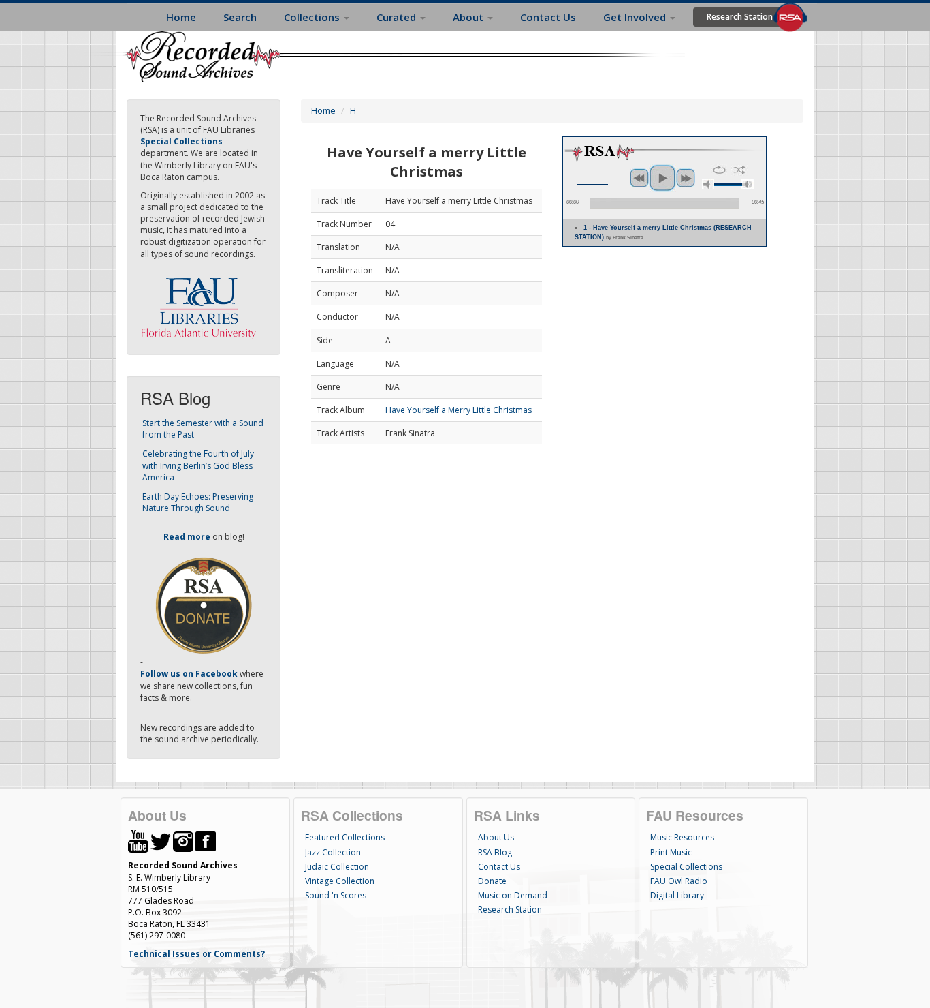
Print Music (671, 852)
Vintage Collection (339, 881)
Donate (492, 881)
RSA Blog (495, 852)
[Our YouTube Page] (138, 840)
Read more (186, 537)
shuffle (739, 170)
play (662, 178)
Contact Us (548, 17)
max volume (747, 184)
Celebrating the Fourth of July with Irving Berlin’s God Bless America (198, 465)
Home (181, 17)
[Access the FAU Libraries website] (201, 303)
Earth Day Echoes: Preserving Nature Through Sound (197, 502)
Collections (313, 17)
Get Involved (636, 17)
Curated (397, 17)
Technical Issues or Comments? (196, 954)
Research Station (740, 16)
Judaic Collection (337, 866)
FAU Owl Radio (678, 881)
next (685, 177)
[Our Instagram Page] (183, 840)
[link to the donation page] (204, 605)
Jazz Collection (333, 852)
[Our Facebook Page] (205, 840)
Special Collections (686, 866)
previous (639, 177)
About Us (496, 837)
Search (240, 17)
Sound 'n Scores (335, 895)
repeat (719, 170)
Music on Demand (512, 895)
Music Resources (682, 837)
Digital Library (677, 895)
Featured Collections (345, 837)
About (469, 17)
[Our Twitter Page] (160, 840)
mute (708, 184)
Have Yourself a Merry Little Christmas (458, 410)
